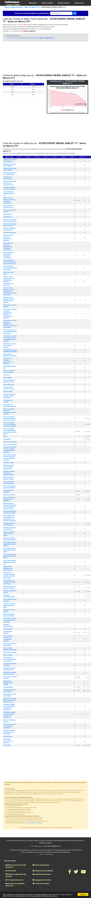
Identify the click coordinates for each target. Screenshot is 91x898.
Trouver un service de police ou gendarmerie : (32, 13)
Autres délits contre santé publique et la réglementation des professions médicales (9, 518)
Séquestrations (7, 217)
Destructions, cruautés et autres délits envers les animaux (9, 620)
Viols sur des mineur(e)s (10, 444)
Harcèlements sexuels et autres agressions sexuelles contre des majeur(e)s (9, 449)
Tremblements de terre (15, 880)
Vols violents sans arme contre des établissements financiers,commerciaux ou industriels (10, 324)
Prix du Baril (11, 871)
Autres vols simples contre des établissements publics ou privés (9, 411)
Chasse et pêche (8, 629)
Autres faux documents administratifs (10, 644)
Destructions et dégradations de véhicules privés (8, 568)
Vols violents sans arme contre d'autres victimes (9, 345)
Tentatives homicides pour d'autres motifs (9, 188)
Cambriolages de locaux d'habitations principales (10, 350)
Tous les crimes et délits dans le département (31, 38)
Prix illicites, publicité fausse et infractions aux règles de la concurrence (9, 707)
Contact (85, 877)
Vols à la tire (6, 375)
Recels (5, 436)
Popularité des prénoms (42, 874)
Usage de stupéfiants (9, 494)
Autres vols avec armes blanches (10, 305)
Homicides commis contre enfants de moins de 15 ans (8, 467)
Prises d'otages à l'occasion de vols (8, 206)
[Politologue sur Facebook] (70, 873)
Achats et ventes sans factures (9, 720)
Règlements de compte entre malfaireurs (9, 160)
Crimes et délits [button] (48, 3)
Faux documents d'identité (8, 632)
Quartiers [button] (34, 3)
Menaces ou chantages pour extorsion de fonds (10, 220)
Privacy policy (49, 854)
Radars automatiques (41, 865)
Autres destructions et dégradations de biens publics (9, 550)
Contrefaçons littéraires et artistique (10, 664)
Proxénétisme (7, 439)
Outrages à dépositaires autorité (10, 591)
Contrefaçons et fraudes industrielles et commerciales (9, 659)
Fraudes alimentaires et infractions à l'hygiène (9, 512)
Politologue (54, 846)
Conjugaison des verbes (42, 880)
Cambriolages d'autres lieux (9, 367)
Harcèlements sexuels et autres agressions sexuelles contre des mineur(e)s (9, 457)
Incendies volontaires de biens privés (9, 528)
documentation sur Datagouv (34, 823)
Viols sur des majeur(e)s (10, 442)
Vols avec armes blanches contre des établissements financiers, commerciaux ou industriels (9, 281)
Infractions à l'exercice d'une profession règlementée (9, 726)
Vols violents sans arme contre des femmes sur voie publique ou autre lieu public (9, 338)
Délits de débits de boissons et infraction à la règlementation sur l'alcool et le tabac (9, 506)
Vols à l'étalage (7, 377)
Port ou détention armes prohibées (10, 600)
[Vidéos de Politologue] (83, 873)
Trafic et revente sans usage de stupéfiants (9, 486)
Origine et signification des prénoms (16, 875)
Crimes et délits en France (13, 7)
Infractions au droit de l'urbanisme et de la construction (9, 732)
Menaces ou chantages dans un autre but (9, 224)
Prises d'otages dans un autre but (9, 210)
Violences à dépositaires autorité (9, 595)
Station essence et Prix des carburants (16, 866)
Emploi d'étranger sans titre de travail (9, 690)
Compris (83, 894)
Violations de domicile (9, 232)
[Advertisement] (45, 58)
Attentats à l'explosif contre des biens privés (9, 538)
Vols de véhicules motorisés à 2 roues (8, 388)
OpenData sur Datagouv (45, 842)
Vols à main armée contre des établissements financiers (8, 238)
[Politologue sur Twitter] (76, 873)
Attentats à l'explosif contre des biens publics (9, 533)
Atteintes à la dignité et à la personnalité (9, 229)
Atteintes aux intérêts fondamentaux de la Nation (9, 605)
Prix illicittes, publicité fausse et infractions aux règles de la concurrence (9, 715)
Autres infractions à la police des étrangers (9, 587)
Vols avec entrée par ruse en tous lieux (9, 371)
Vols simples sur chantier (7, 401)
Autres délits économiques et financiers (7, 740)
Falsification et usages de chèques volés (9, 668)
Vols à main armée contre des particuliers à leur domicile (10, 268)
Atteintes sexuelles (8, 462)
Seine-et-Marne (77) (32, 7)
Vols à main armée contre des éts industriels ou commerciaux (8, 255)
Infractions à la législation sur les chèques (8, 682)
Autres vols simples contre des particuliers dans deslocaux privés (9, 418)
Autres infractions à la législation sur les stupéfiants (9, 499)
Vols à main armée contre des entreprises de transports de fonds (9, 262)
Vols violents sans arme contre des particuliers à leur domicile (10, 331)
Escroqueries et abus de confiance (10, 677)
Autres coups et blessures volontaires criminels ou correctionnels (9, 200)
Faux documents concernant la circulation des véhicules (8, 638)
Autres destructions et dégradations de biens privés (9, 562)
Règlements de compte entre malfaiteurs (9, 164)
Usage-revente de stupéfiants (8, 491)
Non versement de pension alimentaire (8, 482)
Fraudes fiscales (7, 736)
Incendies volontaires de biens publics (9, 524)
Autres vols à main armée (8, 273)
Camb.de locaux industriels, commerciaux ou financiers (8, 361)
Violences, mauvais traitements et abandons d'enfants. (9, 473)
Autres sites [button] (80, 3)
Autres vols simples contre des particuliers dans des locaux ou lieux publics (10, 431)
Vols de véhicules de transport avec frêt (9, 381)
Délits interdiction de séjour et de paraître (9, 615)
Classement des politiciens (43, 871)
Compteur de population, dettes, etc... (15, 884)
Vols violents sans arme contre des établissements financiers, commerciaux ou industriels (9, 314)
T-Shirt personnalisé (41, 883)
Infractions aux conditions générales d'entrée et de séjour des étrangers (9, 575)
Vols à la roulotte (8, 391)
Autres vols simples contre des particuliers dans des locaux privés (9, 424)
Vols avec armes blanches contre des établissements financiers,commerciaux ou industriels (10, 291)
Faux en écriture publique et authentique (10, 648)
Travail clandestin (8, 687)
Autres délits (6, 745)
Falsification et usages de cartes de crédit (9, 673)
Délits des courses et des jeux (9, 610)
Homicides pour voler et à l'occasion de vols (10, 173)
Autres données (64, 3)
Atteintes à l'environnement (8, 625)
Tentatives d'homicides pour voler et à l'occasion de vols (9, 183)
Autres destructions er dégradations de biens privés (9, 556)
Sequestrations (7, 214)
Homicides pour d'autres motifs (7, 177)
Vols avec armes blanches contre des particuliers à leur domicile (9, 300)
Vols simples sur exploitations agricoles (9, 405)
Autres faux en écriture (9, 652)
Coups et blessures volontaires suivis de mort (9, 193)
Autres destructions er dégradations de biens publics (9, 544)
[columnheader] (12, 84)
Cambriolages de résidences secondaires (10, 355)
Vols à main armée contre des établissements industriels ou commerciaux (8, 246)
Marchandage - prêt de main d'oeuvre (9, 694)
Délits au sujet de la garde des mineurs (8, 478)
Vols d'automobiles (8, 384)
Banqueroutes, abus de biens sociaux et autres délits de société (9, 700)
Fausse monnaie (7, 655)
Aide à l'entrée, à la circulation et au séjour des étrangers (9, 582)
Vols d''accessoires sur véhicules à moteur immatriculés (9, 396)
